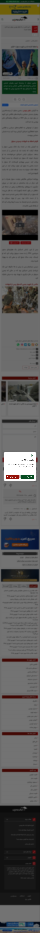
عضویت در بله (27, 477)
